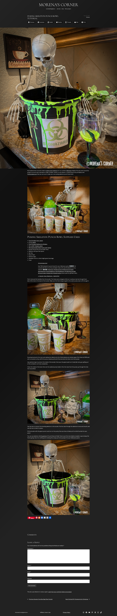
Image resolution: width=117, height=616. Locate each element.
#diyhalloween (42, 271)
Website (29, 578)
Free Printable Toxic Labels (36, 240)
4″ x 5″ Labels (32, 242)
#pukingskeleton (50, 271)
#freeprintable (42, 273)
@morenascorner (42, 263)
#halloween (50, 269)
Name (29, 565)
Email (29, 572)
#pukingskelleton (60, 271)
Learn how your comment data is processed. (60, 592)
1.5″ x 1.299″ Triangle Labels (36, 246)
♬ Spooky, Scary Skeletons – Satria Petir (48, 276)
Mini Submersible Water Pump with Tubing (40, 247)
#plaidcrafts (49, 273)
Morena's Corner (58, 4)
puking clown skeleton (52, 170)
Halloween (69, 170)
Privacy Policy (66, 612)
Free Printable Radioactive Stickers (38, 244)
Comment (30, 548)
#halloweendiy (58, 269)
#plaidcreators (57, 273)
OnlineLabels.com (32, 174)
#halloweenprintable (68, 269)
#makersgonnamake (70, 271)
